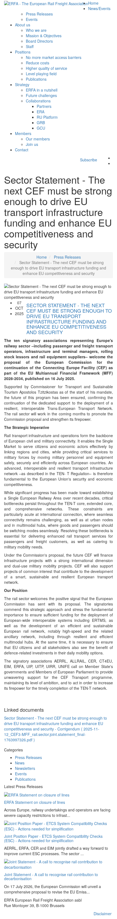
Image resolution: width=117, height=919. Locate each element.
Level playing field (41, 73)
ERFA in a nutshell (41, 90)
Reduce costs (37, 62)
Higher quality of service (46, 68)
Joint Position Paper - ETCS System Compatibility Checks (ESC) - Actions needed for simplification (53, 838)
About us (22, 24)
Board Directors (39, 41)
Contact (21, 149)
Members (23, 133)
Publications (36, 79)
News (19, 763)
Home (93, 3)
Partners (44, 106)
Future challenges (41, 95)
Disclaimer (103, 913)
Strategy (22, 84)
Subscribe (87, 159)
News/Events (99, 8)
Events (32, 19)
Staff (29, 46)
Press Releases (39, 14)
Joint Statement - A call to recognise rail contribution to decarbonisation (51, 876)
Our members (38, 139)
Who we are (36, 30)
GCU (41, 128)
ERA (40, 111)
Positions (22, 52)
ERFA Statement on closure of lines (34, 802)
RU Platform (47, 117)
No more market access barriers (53, 57)
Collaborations (38, 100)
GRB (41, 122)
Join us (32, 144)
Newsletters (25, 768)
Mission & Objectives (43, 35)
